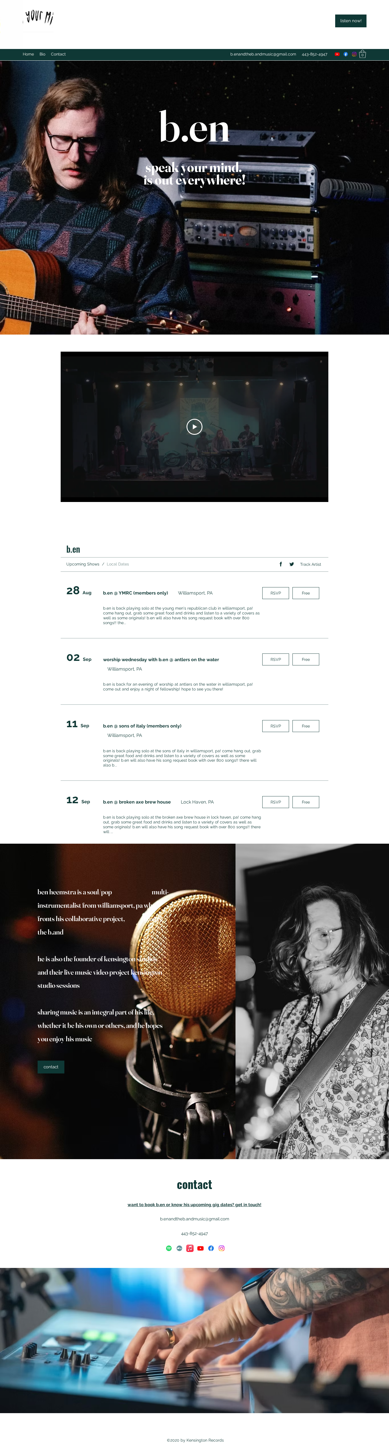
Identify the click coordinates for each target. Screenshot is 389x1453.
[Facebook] (346, 54)
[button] (362, 54)
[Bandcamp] (179, 1248)
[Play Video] (194, 427)
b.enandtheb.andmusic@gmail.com (263, 54)
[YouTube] (337, 54)
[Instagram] (354, 54)
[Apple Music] (190, 1248)
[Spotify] (169, 1248)
